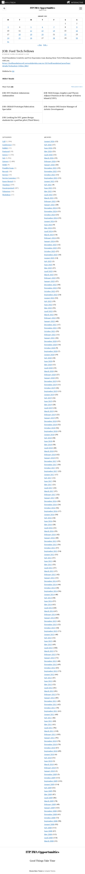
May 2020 (48, 364)
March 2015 (49, 571)
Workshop (6, 194)
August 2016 (49, 514)
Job (3, 158)
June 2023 (48, 264)
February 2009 (50, 804)
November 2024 (50, 211)
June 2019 (48, 401)
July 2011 (48, 718)
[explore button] (69, 2)
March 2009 (49, 801)
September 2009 (50, 781)
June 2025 (48, 188)
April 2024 (48, 231)
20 (42, 34)
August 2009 (49, 784)
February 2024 (50, 238)
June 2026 (48, 148)
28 (54, 38)
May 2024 (48, 228)
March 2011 (49, 731)
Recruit (5, 171)
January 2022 (49, 321)
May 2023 (48, 268)
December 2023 (50, 244)
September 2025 (50, 178)
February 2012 (50, 694)
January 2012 (49, 698)
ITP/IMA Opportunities (42, 7)
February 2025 (50, 201)
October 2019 (49, 388)
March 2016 (49, 531)
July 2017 (48, 478)
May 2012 (48, 684)
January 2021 (49, 338)
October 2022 (49, 291)
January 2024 (49, 241)
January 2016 (49, 538)
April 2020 (48, 368)
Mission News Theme (35, 871)
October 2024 (49, 214)
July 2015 (48, 558)
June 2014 (48, 601)
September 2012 (50, 671)
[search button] (4, 8)
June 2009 (48, 791)
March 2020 (49, 371)
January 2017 (49, 498)
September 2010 (50, 751)
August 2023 (49, 258)
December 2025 (50, 168)
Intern (5, 154)
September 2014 (50, 591)
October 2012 (49, 668)
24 (8, 38)
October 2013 (49, 628)
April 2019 (48, 408)
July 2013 (48, 638)
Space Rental (7, 181)
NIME (4, 164)
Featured (6, 151)
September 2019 (50, 391)
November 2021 (50, 328)
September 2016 (50, 511)
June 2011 (48, 721)
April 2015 (48, 568)
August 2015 (49, 554)
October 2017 (49, 468)
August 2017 (49, 474)
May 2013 (48, 644)
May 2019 (48, 404)
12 (31, 31)
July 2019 (48, 398)
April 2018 (48, 448)
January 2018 (49, 458)
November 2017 (50, 464)
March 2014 (49, 611)
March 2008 (49, 841)
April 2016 (48, 528)
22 (65, 34)
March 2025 (49, 198)
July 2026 (48, 144)
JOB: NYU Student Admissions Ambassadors (15, 94)
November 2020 (50, 344)
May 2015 (48, 564)
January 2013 (49, 658)
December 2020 (50, 341)
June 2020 (48, 361)
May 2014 (48, 604)
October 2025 (49, 174)
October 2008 (49, 817)
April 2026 (48, 154)
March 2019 (49, 411)
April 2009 (48, 797)
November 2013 (50, 624)
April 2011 (48, 728)
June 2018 (48, 441)
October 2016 (49, 508)
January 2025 (49, 204)
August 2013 (49, 634)
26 (31, 38)
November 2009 (50, 774)
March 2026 (49, 158)
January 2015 (49, 578)
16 (77, 31)
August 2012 (49, 674)
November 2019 (50, 384)
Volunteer (6, 191)
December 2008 (50, 811)
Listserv (5, 161)
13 (42, 31)
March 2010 (49, 764)
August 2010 (49, 754)
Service (5, 174)
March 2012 (49, 691)
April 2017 (48, 488)
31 (8, 42)
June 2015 (48, 561)
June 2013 (48, 641)
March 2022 (49, 314)
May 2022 (48, 308)
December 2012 (50, 661)
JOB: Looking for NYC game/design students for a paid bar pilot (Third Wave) (20, 118)
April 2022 (48, 311)
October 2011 (49, 708)
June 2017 (48, 481)
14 (54, 31)
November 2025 (50, 171)
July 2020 (48, 358)
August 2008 (49, 824)
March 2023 (49, 274)
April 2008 (48, 837)
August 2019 (49, 394)
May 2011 (48, 724)
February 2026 (50, 161)
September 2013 (50, 631)
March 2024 (49, 234)
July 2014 (48, 598)
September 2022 (50, 294)
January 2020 (49, 378)
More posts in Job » (77, 87)
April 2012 (48, 688)
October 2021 (49, 331)
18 (20, 34)
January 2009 (49, 807)
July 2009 (48, 787)
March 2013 (49, 651)
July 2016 (48, 518)
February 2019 (50, 414)
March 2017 (49, 491)
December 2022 (50, 284)
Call (3, 141)
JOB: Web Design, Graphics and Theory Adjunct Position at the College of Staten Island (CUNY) (62, 96)
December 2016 (50, 501)
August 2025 (49, 181)
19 (31, 34)
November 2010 (50, 744)
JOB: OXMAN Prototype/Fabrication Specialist (18, 107)
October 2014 (49, 588)
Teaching (6, 184)
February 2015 (50, 574)
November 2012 (50, 664)
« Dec (40, 45)
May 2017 (48, 484)
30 (77, 38)
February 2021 (50, 334)
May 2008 (48, 834)
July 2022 (48, 301)
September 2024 (50, 218)
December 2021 (50, 324)
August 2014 (49, 594)
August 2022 (49, 298)
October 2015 (49, 548)
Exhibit (5, 148)
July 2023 (48, 261)
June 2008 (48, 831)
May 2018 (48, 444)
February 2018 (50, 454)
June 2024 (48, 224)
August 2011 (49, 714)
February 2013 (50, 654)
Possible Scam (8, 168)
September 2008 (50, 821)
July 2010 (48, 758)
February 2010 (50, 767)
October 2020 (49, 348)
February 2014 (50, 614)
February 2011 (50, 734)
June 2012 (48, 681)
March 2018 (49, 451)
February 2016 (50, 534)
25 (20, 38)
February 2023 (50, 278)
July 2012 (48, 678)
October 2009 (49, 777)
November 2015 (50, 544)
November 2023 (50, 248)
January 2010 (49, 771)
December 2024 (50, 208)
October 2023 (49, 251)
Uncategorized (8, 188)
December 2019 (50, 381)
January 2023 (49, 281)
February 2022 (50, 318)
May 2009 (48, 794)
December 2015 (50, 541)
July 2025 (48, 184)
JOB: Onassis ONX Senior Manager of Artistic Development (60, 107)
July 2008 (48, 827)
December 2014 (50, 581)
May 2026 (48, 151)
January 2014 (49, 618)
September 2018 (50, 431)
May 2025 (48, 191)
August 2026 (49, 141)
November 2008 (50, 814)
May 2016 (48, 524)
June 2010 (48, 761)
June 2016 (48, 521)
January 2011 (49, 738)
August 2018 (49, 434)
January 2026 (49, 164)
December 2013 (50, 621)
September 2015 (50, 551)
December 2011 (50, 701)
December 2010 (50, 741)
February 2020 (50, 374)
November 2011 (50, 704)
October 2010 (49, 748)
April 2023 (48, 271)
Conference (7, 144)
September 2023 (50, 254)
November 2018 (50, 424)
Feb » (45, 45)
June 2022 (48, 304)
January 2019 (49, 418)
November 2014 (50, 584)
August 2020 (49, 354)
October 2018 (49, 428)
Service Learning (9, 178)
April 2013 (48, 648)
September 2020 (50, 351)
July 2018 (48, 438)
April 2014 (48, 608)
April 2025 (48, 194)
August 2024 (49, 221)
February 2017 (50, 494)
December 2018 (50, 421)
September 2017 (50, 471)
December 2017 (50, 461)
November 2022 (50, 288)
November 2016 (50, 504)
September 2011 (50, 711)
